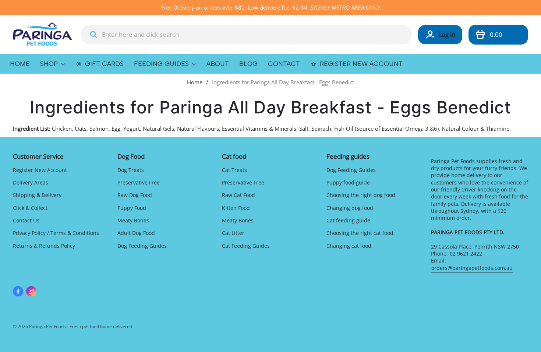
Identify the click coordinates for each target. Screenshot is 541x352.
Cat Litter (233, 232)
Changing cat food (348, 245)
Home (194, 82)
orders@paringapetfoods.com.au (472, 267)
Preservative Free (138, 182)
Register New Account (40, 169)
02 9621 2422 (466, 253)
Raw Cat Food (238, 194)
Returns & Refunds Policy (44, 245)
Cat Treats (234, 169)
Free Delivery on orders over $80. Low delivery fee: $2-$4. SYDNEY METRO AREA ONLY (270, 7)
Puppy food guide (348, 182)
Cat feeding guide (348, 220)
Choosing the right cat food (359, 232)
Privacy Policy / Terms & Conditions (56, 232)
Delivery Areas (30, 182)
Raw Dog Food (134, 194)
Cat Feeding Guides (246, 245)
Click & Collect (30, 207)
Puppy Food (131, 207)
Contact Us (26, 220)
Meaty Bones (133, 220)
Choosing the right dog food (360, 194)
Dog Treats (130, 169)
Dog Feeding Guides (142, 245)
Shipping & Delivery (37, 194)
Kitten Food (236, 207)
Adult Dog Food (136, 232)
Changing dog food (349, 207)
